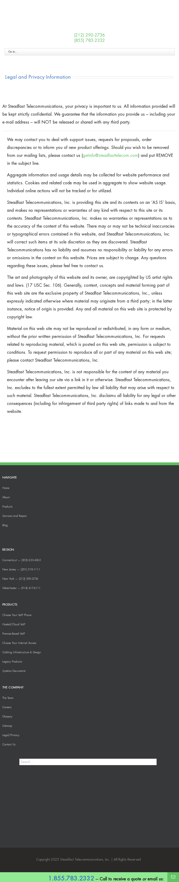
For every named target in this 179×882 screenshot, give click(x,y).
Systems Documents (13, 671)
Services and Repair (14, 516)
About (6, 497)
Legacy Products (12, 661)
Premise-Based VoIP (13, 633)
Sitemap (7, 725)
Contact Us (8, 744)
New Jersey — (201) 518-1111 (21, 569)
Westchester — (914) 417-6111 (21, 588)
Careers (6, 707)
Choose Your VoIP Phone (16, 615)
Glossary (7, 716)
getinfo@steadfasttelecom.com (110, 155)
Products (7, 506)
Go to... (13, 51)
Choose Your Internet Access (19, 643)
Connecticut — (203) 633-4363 (21, 560)
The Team (8, 698)
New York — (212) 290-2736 (20, 578)
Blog (5, 525)
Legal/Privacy (10, 735)
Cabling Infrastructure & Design (21, 652)
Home (5, 488)
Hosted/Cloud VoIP (13, 624)
